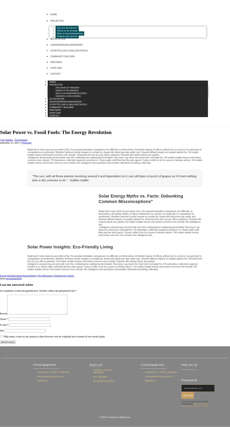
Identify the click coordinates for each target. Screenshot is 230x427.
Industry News (36, 275)
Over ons (56, 68)
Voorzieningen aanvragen (66, 45)
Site (2, 330)
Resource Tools (51, 275)
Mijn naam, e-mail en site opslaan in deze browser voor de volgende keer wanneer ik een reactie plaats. (54, 336)
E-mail (4, 324)
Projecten (57, 21)
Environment (21, 140)
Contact (55, 73)
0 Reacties (26, 142)
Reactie (3, 313)
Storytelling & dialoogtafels (69, 50)
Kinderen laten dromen (67, 36)
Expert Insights (7, 275)
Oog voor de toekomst (67, 28)
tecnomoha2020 (14, 278)
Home (53, 14)
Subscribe (187, 395)
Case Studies (6, 140)
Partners (56, 62)
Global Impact (22, 275)
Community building (62, 56)
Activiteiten (57, 39)
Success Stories (66, 275)
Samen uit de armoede (67, 31)
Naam (4, 319)
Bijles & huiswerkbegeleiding (70, 33)
